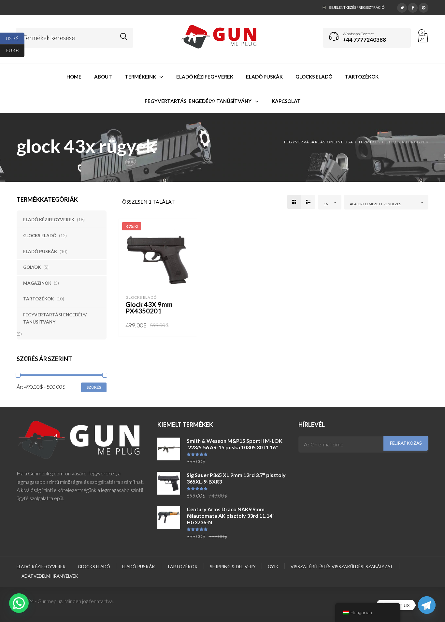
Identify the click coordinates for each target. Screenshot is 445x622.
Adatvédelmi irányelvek (50, 576)
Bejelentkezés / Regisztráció (356, 7)
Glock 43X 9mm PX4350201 (149, 307)
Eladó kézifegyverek (48, 219)
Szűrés (94, 387)
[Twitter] (402, 6)
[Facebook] (413, 6)
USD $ (15, 38)
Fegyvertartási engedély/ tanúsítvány (55, 318)
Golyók (32, 267)
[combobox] (329, 202)
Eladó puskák (40, 251)
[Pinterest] (423, 6)
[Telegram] (427, 605)
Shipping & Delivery (233, 566)
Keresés (124, 37)
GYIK (273, 566)
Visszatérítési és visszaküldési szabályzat (342, 566)
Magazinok (37, 283)
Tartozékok (38, 298)
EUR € (15, 50)
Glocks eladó (39, 235)
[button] (19, 603)
